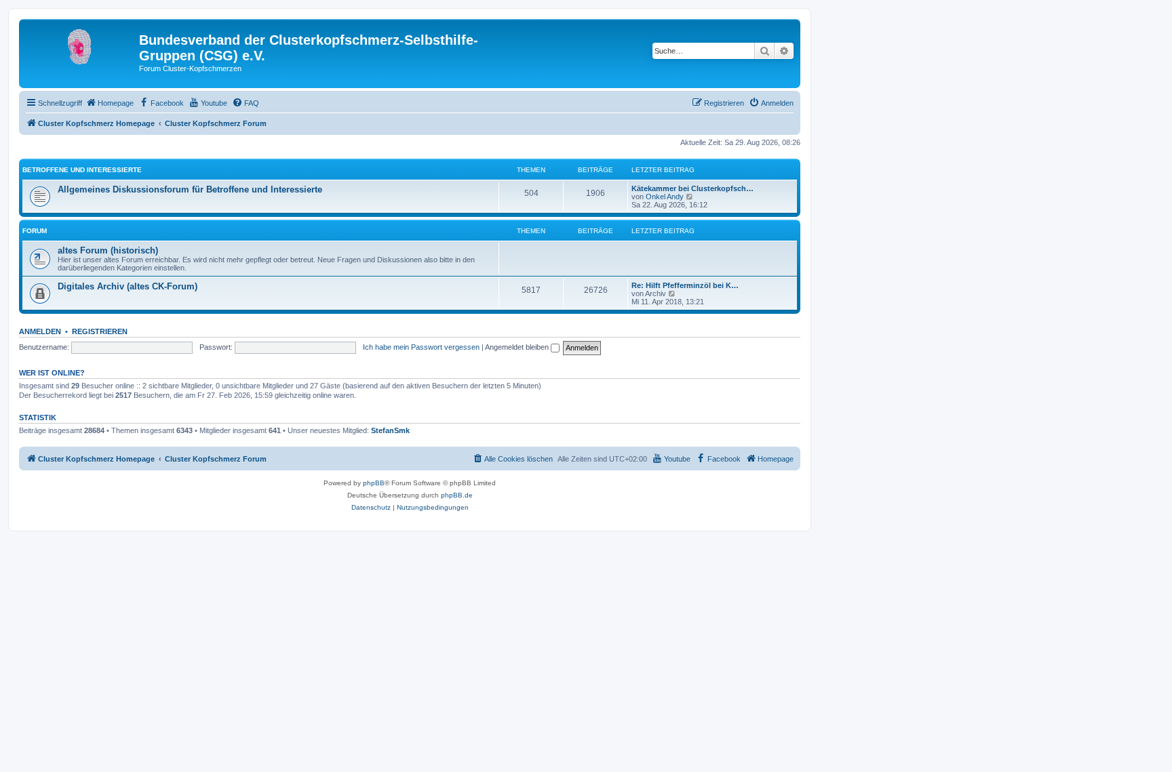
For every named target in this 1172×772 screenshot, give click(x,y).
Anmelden (40, 331)
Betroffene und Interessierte (82, 170)
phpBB (374, 483)
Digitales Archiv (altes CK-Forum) (127, 286)
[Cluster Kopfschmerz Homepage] (80, 44)
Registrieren (100, 331)
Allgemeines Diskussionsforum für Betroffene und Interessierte (190, 189)
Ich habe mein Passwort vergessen (421, 347)
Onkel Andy (665, 196)
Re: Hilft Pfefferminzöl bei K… (685, 285)
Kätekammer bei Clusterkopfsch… (692, 188)
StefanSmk (390, 430)
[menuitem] (109, 103)
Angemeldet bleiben (518, 347)
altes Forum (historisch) (108, 250)
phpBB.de (457, 495)
